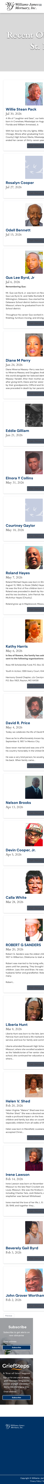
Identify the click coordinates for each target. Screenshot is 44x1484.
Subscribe (16, 1347)
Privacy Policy (35, 1481)
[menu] (40, 5)
